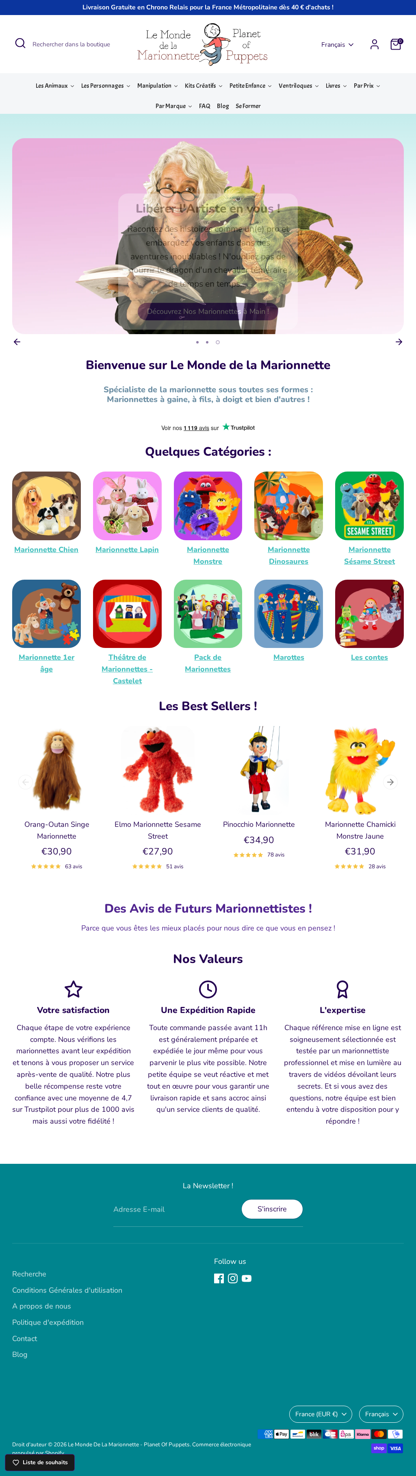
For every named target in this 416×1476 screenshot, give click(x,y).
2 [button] (207, 342)
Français (333, 44)
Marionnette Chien (46, 549)
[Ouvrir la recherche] (20, 43)
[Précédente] (17, 342)
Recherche (29, 1274)
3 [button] (218, 342)
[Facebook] (219, 1278)
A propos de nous (41, 1306)
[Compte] (374, 44)
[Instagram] (233, 1278)
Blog (20, 1354)
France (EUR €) (316, 1414)
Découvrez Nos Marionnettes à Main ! (208, 311)
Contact (24, 1338)
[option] (208, 236)
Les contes (369, 657)
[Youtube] (246, 1278)
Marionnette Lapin (127, 549)
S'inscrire (272, 1209)
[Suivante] (399, 342)
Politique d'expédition (48, 1322)
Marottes (288, 657)
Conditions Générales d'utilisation (67, 1290)
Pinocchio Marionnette (259, 824)
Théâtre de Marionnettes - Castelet (127, 669)
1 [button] (197, 342)
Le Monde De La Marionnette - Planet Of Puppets (129, 1444)
